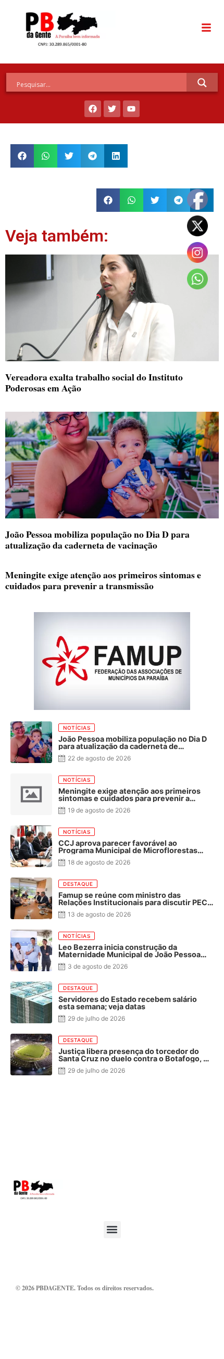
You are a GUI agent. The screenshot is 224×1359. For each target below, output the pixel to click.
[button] (22, 156)
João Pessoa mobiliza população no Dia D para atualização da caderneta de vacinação (97, 539)
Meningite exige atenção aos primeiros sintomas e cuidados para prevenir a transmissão (103, 580)
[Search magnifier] (202, 83)
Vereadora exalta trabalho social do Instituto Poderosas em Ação (94, 382)
